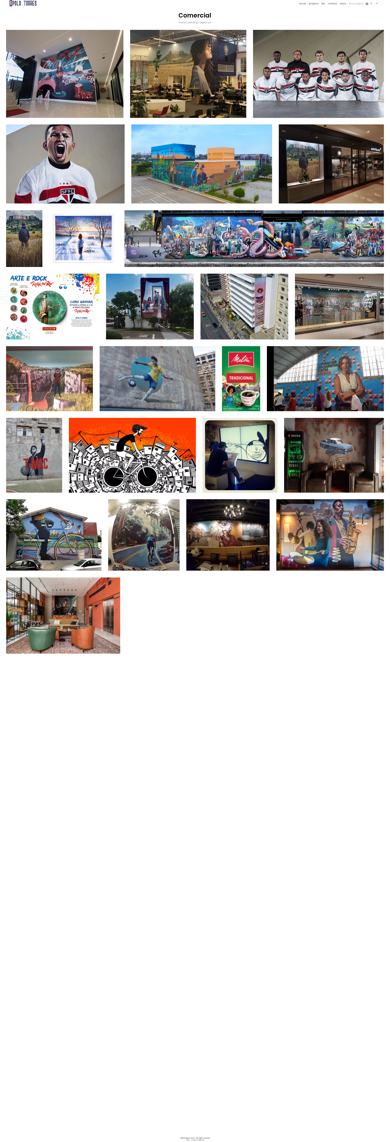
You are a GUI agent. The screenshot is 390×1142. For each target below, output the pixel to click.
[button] (313, 3)
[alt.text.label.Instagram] (367, 3)
